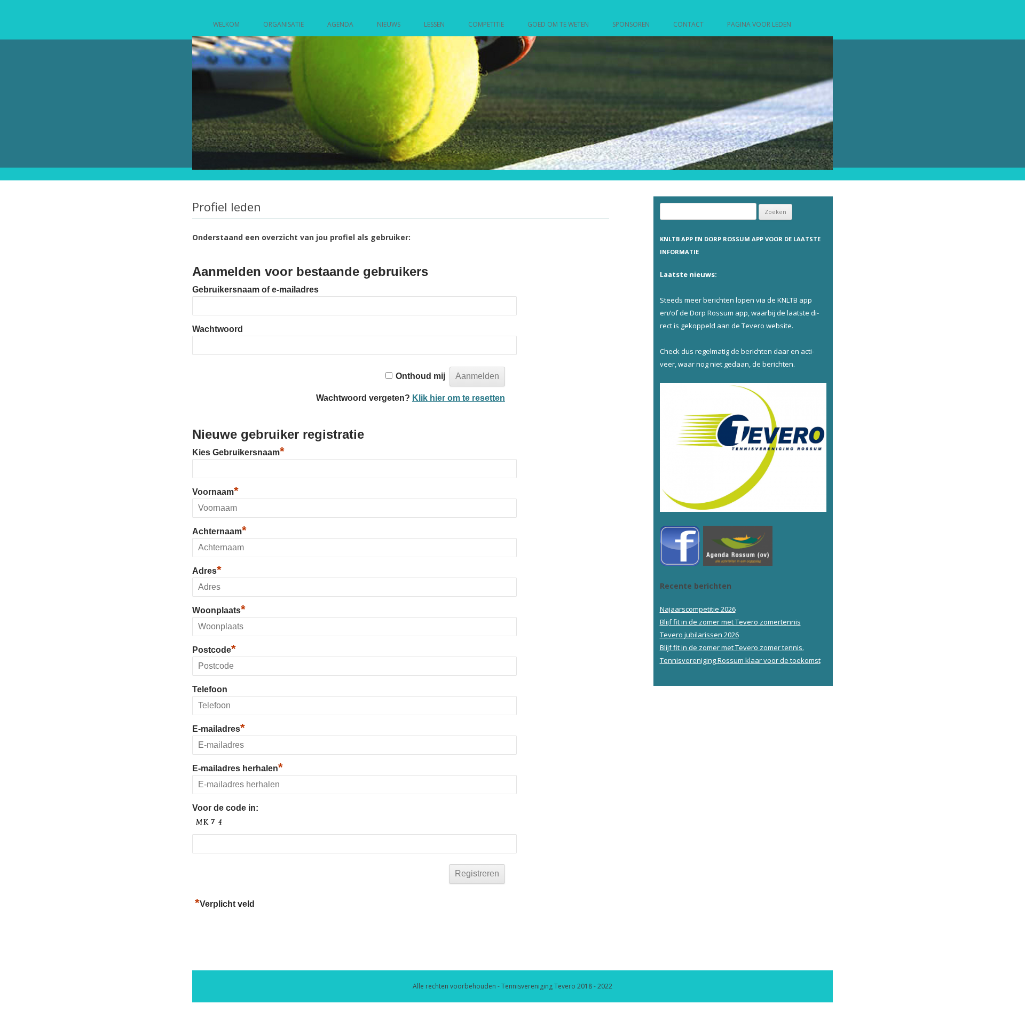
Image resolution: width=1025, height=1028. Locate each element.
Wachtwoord (217, 329)
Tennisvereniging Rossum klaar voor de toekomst (740, 660)
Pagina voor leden (759, 24)
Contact (688, 24)
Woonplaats (219, 610)
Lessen (434, 24)
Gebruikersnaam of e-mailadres (255, 289)
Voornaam (215, 491)
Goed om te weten (558, 24)
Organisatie (283, 24)
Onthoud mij (420, 376)
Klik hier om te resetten (458, 397)
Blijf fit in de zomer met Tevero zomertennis (730, 622)
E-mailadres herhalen (237, 768)
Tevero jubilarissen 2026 (699, 634)
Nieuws (388, 24)
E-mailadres (218, 728)
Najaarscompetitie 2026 (698, 609)
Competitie (486, 24)
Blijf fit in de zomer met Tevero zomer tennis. (732, 647)
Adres (207, 570)
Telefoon (209, 689)
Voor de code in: (225, 807)
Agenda (340, 24)
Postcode (214, 649)
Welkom (226, 24)
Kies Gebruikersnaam (238, 452)
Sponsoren (631, 24)
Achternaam (219, 531)
